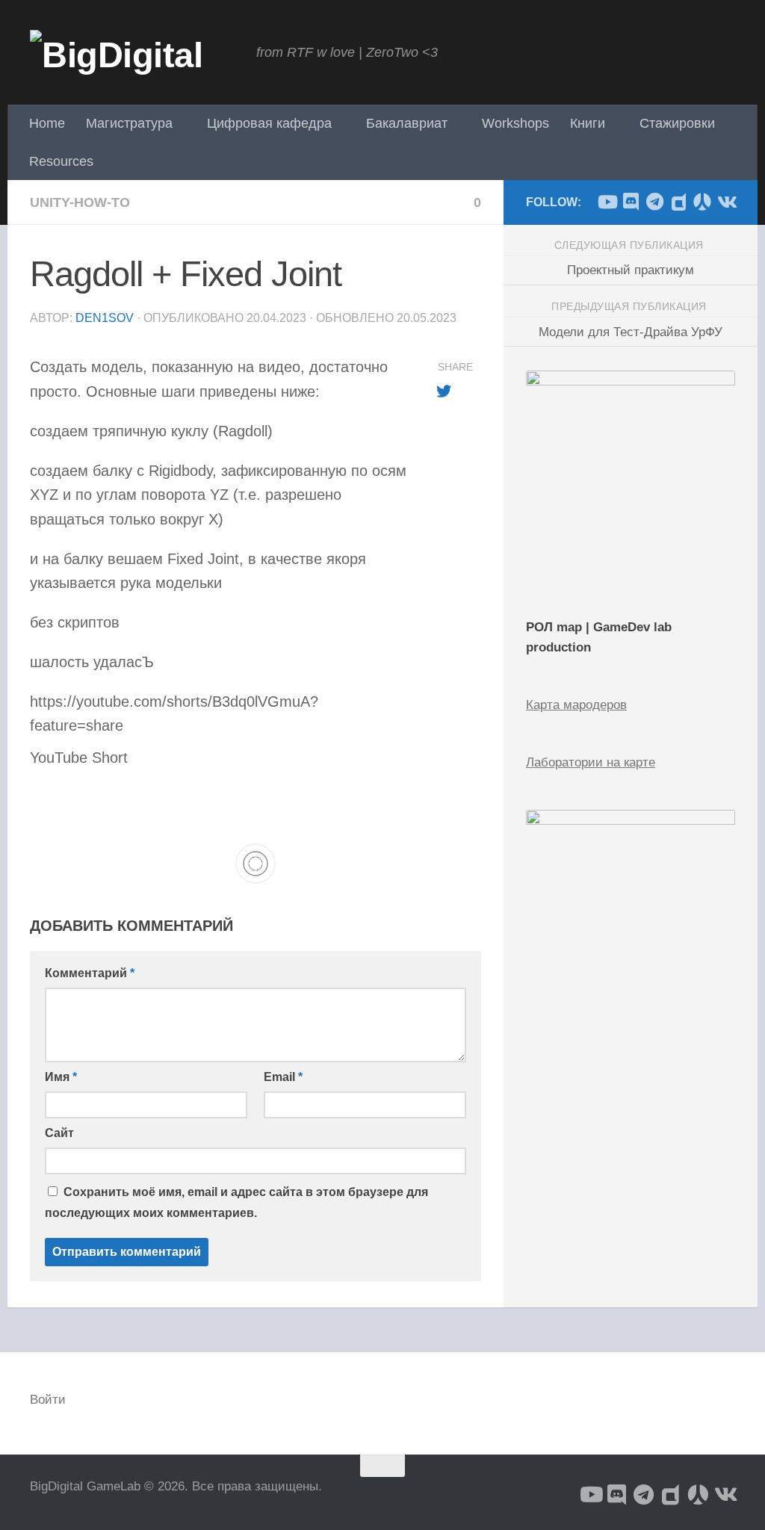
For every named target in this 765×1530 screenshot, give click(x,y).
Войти (48, 1400)
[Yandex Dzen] (702, 202)
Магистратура (129, 123)
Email (283, 1077)
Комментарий (89, 973)
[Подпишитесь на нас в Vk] (726, 202)
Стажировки (677, 123)
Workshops (515, 123)
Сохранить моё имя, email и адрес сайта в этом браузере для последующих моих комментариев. (236, 1202)
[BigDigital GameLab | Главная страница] (135, 52)
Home (47, 123)
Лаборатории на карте (590, 762)
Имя (61, 1077)
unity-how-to (80, 202)
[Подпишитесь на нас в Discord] (630, 202)
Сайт (59, 1133)
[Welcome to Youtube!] (607, 202)
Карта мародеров (576, 705)
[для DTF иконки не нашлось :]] (678, 202)
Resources (61, 161)
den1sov (104, 318)
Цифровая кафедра (269, 123)
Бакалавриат (406, 123)
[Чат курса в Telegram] (654, 202)
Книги (587, 123)
